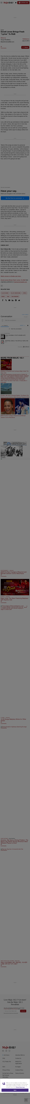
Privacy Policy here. (20, 1087)
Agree (15, 1090)
